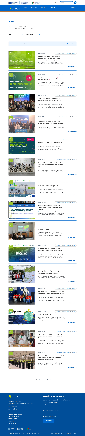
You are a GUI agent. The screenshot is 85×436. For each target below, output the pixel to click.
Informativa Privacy (59, 433)
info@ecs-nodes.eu (17, 408)
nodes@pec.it (14, 406)
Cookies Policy (69, 433)
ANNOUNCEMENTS (63, 8)
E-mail (44, 404)
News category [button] (29, 34)
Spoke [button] (10, 34)
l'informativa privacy (52, 416)
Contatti (11, 413)
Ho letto (50, 416)
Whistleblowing (13, 416)
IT (54, 2)
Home (9, 15)
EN (56, 2)
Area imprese (12, 418)
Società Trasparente (15, 414)
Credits (74, 433)
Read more (71, 66)
